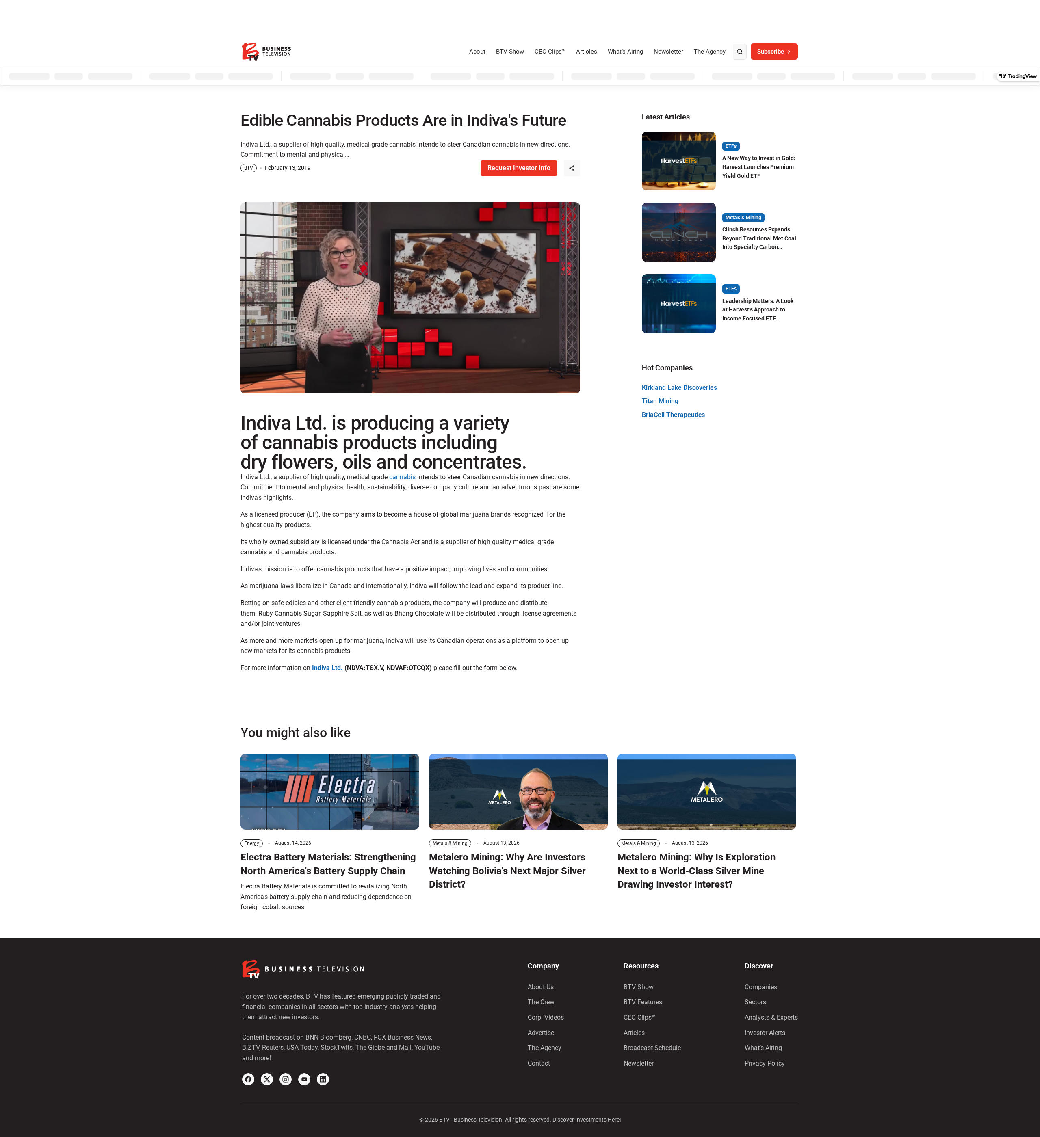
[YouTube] (304, 1079)
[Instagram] (286, 1079)
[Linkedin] (323, 1079)
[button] (572, 168)
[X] (267, 1079)
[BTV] (266, 52)
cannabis (402, 477)
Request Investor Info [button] (519, 168)
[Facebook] (248, 1079)
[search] (740, 52)
